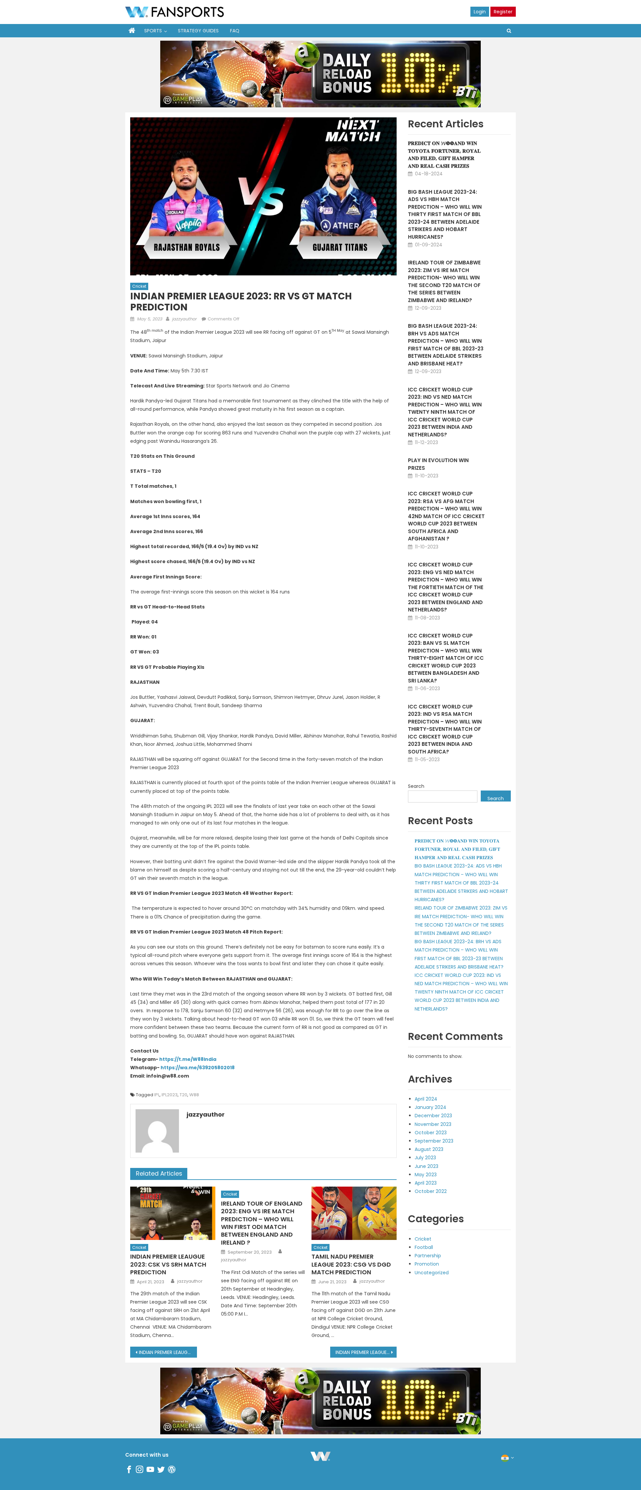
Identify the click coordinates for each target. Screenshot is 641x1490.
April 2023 (426, 1183)
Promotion (427, 1264)
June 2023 (426, 1166)
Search (416, 786)
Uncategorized (432, 1272)
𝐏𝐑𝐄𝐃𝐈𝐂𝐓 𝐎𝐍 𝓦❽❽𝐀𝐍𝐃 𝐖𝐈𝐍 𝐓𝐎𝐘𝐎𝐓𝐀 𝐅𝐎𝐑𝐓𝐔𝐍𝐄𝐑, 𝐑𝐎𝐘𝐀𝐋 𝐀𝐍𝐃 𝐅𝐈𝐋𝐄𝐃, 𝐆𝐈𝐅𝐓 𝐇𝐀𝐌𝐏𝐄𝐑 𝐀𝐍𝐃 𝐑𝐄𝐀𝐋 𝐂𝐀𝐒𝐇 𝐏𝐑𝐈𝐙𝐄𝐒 (444, 154)
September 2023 (434, 1141)
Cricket (139, 286)
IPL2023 (170, 1095)
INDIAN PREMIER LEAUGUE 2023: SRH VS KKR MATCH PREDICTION (168, 1352)
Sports (153, 30)
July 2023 (425, 1157)
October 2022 (431, 1191)
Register (503, 11)
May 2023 (426, 1174)
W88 (194, 1095)
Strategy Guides (198, 30)
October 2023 (431, 1132)
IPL (157, 1095)
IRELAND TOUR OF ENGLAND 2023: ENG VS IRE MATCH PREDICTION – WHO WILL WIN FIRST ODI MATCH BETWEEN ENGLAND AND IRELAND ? (261, 1223)
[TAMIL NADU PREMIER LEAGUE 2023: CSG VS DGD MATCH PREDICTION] (354, 1213)
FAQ (234, 30)
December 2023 (433, 1115)
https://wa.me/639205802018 (198, 1067)
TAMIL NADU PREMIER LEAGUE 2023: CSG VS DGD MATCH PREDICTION (351, 1264)
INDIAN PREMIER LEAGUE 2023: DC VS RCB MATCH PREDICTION (366, 1352)
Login (480, 11)
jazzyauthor (184, 319)
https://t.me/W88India (187, 1059)
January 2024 (430, 1107)
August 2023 (429, 1149)
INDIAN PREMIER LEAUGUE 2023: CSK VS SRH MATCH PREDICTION (168, 1264)
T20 (183, 1095)
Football (424, 1247)
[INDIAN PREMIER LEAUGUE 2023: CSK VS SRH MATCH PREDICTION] (172, 1213)
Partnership (428, 1255)
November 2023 (433, 1124)
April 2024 (426, 1099)
